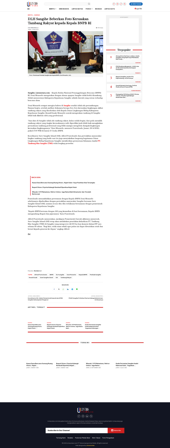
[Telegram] (72, 289)
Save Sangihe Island (46, 277)
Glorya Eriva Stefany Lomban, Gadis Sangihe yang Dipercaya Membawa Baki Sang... (127, 57)
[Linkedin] (68, 289)
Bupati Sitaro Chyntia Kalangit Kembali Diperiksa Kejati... (67, 364)
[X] (124, 4)
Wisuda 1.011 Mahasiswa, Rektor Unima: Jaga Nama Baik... (74, 326)
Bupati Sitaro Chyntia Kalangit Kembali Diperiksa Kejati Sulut (54, 187)
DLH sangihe (60, 274)
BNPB (51, 274)
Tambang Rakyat (66, 277)
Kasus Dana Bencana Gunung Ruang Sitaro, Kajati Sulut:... (35, 326)
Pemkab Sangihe (95, 274)
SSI (57, 277)
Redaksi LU (34, 27)
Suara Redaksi (135, 90)
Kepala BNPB (83, 274)
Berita (30, 15)
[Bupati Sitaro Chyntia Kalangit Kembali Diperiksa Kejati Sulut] (56, 315)
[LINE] (77, 289)
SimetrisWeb (91, 445)
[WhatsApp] (63, 289)
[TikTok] (121, 4)
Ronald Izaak (33, 277)
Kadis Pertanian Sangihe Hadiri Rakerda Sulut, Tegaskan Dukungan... (93, 326)
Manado (137, 73)
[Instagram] (117, 4)
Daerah (37, 15)
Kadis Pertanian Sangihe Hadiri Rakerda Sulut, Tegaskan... (127, 364)
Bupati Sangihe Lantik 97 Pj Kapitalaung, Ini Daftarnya (125, 77)
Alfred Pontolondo (40, 274)
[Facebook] (113, 4)
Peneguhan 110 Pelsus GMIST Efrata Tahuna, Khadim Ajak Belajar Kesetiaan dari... (127, 95)
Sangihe (137, 62)
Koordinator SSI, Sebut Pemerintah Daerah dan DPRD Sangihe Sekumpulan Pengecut (45, 299)
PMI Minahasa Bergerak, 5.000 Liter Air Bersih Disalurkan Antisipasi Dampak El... (127, 68)
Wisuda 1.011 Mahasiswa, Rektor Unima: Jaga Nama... (98, 364)
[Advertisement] (65, 84)
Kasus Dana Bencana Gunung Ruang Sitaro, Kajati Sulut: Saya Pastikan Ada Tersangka (63, 182)
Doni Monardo (71, 274)
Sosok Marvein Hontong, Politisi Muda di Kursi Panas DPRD (126, 86)
